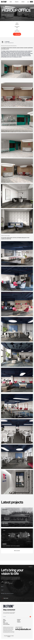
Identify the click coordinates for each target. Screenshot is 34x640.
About (4, 619)
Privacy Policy (5, 623)
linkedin (18, 620)
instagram (19, 621)
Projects (4, 620)
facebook (19, 619)
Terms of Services (6, 624)
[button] (30, 2)
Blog (4, 621)
